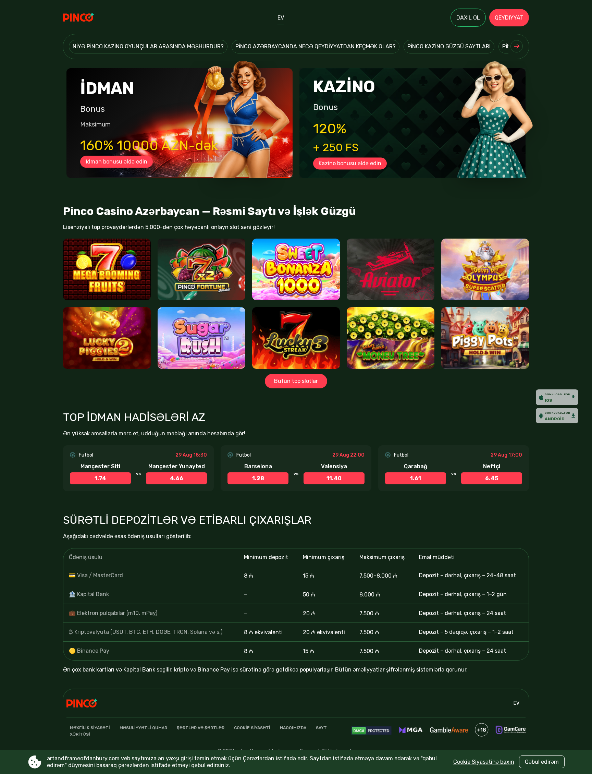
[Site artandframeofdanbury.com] (87, 18)
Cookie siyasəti (252, 727)
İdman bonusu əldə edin (116, 161)
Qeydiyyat (509, 17)
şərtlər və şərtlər (200, 727)
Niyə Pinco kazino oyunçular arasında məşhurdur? (148, 46)
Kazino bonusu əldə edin (350, 163)
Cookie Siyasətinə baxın (483, 762)
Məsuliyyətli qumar (143, 727)
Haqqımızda (293, 727)
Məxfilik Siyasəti (90, 727)
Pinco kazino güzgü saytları (449, 46)
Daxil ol (468, 17)
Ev (281, 17)
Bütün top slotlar (296, 381)
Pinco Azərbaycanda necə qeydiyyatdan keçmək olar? (315, 46)
